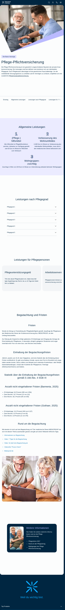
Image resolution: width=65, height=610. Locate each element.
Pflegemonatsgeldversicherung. (19, 76)
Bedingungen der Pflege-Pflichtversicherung (36, 547)
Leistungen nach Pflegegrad (37, 99)
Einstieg (5, 99)
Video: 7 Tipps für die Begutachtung (15, 439)
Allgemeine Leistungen (18, 99)
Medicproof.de (8, 451)
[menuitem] (49, 2)
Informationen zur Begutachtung (14, 435)
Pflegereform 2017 (34, 541)
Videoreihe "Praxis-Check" (12, 447)
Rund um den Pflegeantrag (37, 544)
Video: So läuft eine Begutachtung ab (16, 443)
